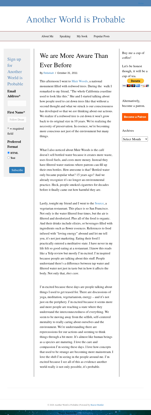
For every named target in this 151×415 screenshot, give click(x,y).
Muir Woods (80, 81)
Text (12, 158)
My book (82, 36)
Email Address (13, 93)
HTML (14, 153)
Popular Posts (102, 36)
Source (99, 203)
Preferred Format (14, 144)
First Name (16, 112)
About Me (47, 36)
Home (141, 3)
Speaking (65, 36)
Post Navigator (84, 412)
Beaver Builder (97, 404)
